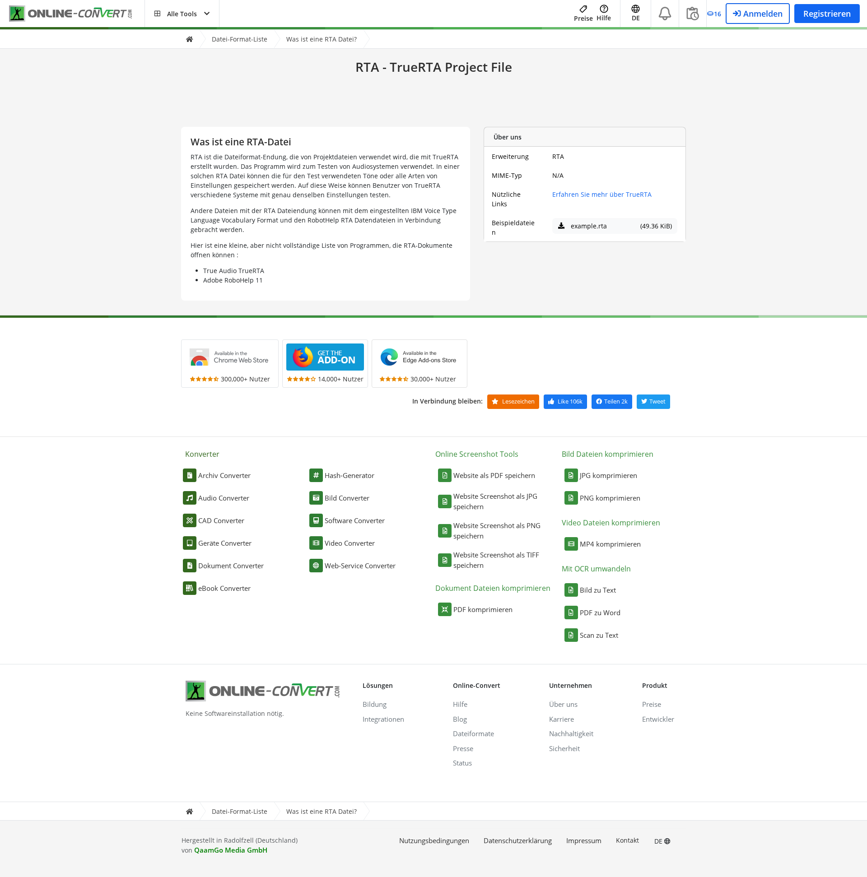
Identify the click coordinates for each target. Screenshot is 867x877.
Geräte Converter (225, 543)
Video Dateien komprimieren (611, 523)
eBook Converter (224, 588)
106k (570, 401)
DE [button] (636, 18)
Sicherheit (564, 748)
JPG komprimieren (608, 475)
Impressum (583, 840)
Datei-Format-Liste (239, 39)
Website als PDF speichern (494, 475)
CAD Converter (221, 520)
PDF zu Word (600, 612)
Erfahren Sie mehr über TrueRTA (602, 194)
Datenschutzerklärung (518, 840)
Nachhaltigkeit (571, 733)
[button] (182, 13)
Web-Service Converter (360, 565)
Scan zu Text (599, 635)
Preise (583, 18)
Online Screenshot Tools (476, 454)
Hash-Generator (349, 475)
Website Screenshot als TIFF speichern (496, 560)
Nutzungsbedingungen (434, 840)
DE (659, 841)
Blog (460, 719)
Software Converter (355, 520)
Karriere (561, 719)
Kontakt (627, 840)
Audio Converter (223, 497)
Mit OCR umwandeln (596, 569)
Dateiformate (473, 733)
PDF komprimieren (483, 609)
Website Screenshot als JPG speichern (495, 501)
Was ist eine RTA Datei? (321, 39)
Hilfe (604, 18)
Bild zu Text (598, 589)
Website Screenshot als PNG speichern (497, 530)
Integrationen (383, 719)
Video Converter (350, 543)
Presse (463, 748)
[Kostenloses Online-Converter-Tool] (76, 14)
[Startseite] (189, 39)
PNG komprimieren (610, 497)
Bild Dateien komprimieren (607, 454)
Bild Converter (347, 497)
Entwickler (658, 719)
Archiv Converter (224, 475)
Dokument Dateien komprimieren (492, 588)
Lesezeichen (518, 401)
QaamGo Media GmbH (230, 849)
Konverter (202, 454)
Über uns (563, 704)
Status (462, 762)
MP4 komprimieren (610, 543)
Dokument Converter (231, 565)
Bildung (375, 704)
